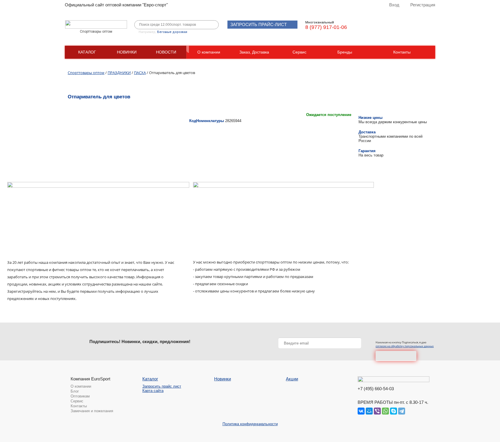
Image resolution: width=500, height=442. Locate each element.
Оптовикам (80, 396)
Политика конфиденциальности (250, 424)
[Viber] (377, 411)
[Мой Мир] (369, 411)
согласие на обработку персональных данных (405, 346)
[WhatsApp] (385, 411)
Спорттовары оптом (86, 72)
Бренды (344, 52)
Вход (394, 4)
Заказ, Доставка (254, 52)
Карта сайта (152, 390)
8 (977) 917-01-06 (326, 27)
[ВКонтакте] (361, 411)
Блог (75, 391)
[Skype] (393, 411)
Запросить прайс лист (161, 386)
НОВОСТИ (166, 52)
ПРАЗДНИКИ (119, 72)
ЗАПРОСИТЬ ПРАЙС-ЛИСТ (258, 24)
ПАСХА (140, 72)
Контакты (402, 52)
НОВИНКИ (127, 52)
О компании (208, 52)
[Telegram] (401, 411)
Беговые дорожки (172, 32)
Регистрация (422, 4)
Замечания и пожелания (92, 411)
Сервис (299, 52)
